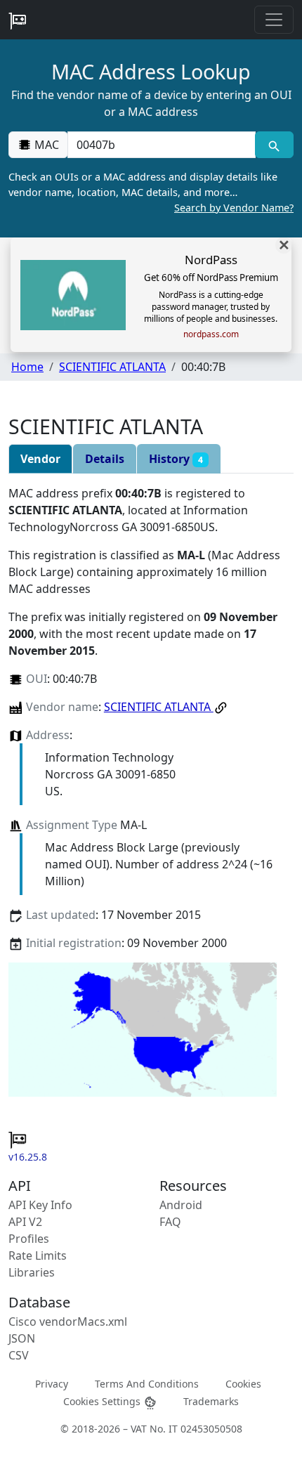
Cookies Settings (103, 1401)
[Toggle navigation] (274, 20)
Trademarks (211, 1401)
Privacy (51, 1383)
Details (104, 459)
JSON (21, 1338)
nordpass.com (211, 334)
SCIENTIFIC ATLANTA (112, 366)
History (176, 459)
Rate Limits (37, 1255)
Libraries (31, 1272)
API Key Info (40, 1205)
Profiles (28, 1238)
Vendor (40, 459)
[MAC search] (274, 144)
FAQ (170, 1221)
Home (27, 366)
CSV (18, 1355)
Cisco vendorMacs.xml (67, 1321)
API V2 (25, 1221)
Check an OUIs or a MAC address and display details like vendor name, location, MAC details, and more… (151, 192)
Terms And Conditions (147, 1383)
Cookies (243, 1383)
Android (180, 1205)
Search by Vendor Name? (234, 207)
